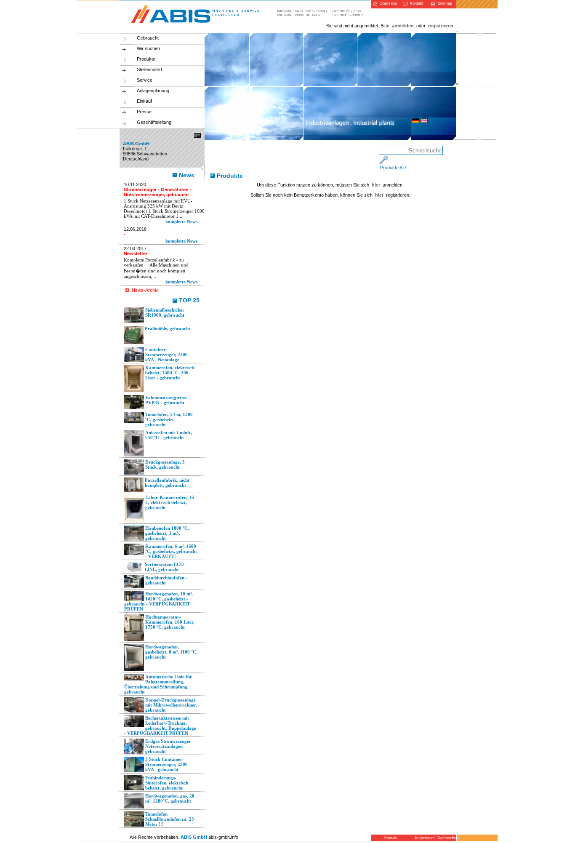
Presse (144, 111)
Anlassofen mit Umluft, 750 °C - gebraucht (168, 435)
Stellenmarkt (149, 69)
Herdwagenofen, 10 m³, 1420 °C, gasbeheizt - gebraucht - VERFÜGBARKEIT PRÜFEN (158, 601)
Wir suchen (148, 48)
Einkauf (144, 101)
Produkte (146, 58)
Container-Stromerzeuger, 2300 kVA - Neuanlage (166, 354)
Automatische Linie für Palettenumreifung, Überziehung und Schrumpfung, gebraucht (158, 684)
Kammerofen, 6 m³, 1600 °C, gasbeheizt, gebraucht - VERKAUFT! (171, 551)
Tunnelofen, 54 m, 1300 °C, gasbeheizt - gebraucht (169, 419)
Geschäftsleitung (154, 122)
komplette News (181, 221)
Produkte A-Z (393, 167)
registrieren (440, 25)
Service (144, 80)
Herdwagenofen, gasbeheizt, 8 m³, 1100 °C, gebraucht (171, 651)
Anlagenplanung (153, 90)
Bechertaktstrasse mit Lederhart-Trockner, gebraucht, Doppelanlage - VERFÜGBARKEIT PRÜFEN (160, 725)
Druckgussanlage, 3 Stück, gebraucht (165, 464)
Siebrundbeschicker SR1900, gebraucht (164, 312)
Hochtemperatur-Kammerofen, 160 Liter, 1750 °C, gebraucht (169, 622)
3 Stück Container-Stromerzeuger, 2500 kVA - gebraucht (166, 764)
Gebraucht (148, 37)
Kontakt (415, 3)
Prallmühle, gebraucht (167, 328)
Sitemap (443, 3)
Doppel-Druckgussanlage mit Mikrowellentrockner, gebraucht (171, 704)
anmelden (403, 25)
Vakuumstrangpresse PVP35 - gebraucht (166, 400)
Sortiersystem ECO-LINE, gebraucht (165, 567)
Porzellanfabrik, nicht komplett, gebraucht (167, 483)
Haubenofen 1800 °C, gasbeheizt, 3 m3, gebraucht (167, 533)
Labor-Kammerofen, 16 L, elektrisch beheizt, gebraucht (169, 502)
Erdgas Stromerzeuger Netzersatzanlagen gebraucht (168, 746)
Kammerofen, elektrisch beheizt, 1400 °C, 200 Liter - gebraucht (169, 372)
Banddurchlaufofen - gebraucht (166, 580)
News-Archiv (145, 290)
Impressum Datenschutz (434, 838)
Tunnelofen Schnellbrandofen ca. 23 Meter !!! (169, 819)
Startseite (387, 3)
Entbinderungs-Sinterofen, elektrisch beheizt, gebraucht (166, 782)
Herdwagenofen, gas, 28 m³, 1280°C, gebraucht (169, 798)
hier (376, 184)
